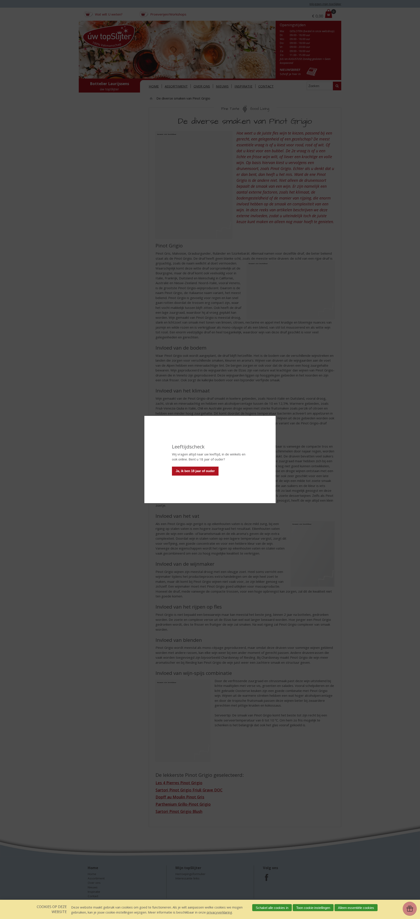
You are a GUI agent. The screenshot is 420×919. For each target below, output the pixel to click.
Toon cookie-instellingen (313, 908)
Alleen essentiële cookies (356, 908)
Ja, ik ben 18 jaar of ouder (195, 471)
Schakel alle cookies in (272, 908)
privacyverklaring (219, 912)
